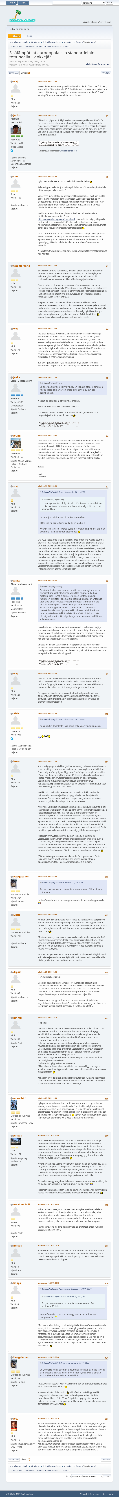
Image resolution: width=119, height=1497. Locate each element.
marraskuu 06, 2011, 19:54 (48, 1204)
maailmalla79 (21, 1204)
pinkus (17, 1135)
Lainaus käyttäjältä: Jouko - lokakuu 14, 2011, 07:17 (64, 882)
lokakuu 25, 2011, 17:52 (47, 1018)
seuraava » (104, 64)
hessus (17, 1245)
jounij (17, 435)
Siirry (68, 1476)
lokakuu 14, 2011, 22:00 (47, 377)
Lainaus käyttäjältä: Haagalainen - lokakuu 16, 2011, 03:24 (67, 1289)
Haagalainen (21, 876)
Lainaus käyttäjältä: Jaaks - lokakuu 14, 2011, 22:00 (63, 492)
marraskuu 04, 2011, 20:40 (48, 1135)
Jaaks (16, 377)
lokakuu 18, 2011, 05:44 (47, 914)
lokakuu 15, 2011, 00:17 (47, 580)
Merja (16, 914)
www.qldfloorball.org (68, 150)
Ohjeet (83, 1494)
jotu (15, 1418)
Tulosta (106, 73)
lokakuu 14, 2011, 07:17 (47, 115)
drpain (17, 972)
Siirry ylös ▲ (108, 1494)
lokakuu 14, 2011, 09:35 (47, 176)
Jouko (93, 42)
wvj (15, 81)
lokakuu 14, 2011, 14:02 (47, 265)
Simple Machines (26, 1494)
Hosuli (17, 761)
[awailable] (12, 741)
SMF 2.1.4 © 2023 (13, 1494)
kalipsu (17, 1283)
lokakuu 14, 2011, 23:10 (47, 486)
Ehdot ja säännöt (94, 1494)
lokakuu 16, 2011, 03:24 (47, 876)
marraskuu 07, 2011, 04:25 (48, 1245)
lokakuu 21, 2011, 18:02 (47, 972)
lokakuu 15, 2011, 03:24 (47, 713)
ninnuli (17, 1017)
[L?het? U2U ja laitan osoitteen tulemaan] (12, 939)
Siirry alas (14, 73)
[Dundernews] (12, 154)
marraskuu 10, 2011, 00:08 (48, 1283)
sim (15, 176)
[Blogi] (12, 201)
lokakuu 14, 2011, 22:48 (47, 435)
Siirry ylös (14, 1459)
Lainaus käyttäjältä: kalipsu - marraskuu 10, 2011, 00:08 (65, 1363)
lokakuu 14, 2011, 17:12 (47, 328)
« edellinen (91, 64)
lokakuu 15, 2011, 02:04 (47, 673)
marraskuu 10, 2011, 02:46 (48, 1357)
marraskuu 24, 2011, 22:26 (48, 1418)
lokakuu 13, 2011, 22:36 (47, 81)
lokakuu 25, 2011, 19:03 (47, 1098)
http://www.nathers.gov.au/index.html (56, 219)
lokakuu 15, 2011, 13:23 (47, 761)
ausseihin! (19, 1098)
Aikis (16, 713)
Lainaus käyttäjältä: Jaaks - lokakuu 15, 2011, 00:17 (63, 719)
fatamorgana (21, 265)
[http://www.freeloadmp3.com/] (12, 1229)
